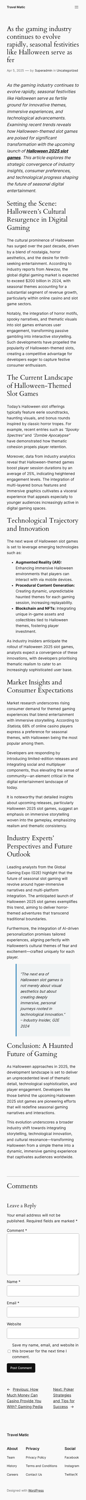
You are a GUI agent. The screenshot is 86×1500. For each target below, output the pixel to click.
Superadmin (43, 70)
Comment (17, 1230)
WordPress (36, 1490)
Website (14, 1324)
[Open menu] (76, 7)
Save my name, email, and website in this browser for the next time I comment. (45, 1351)
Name (14, 1281)
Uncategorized (67, 70)
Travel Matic (16, 7)
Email (13, 1303)
